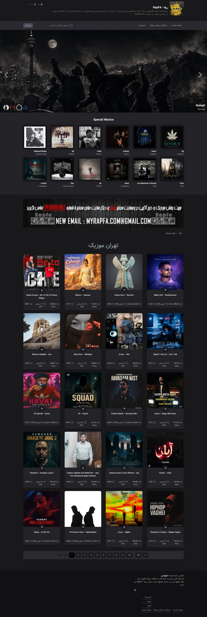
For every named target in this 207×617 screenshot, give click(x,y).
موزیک (148, 601)
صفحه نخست (176, 25)
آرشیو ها (142, 25)
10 (129, 555)
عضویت (30, 4)
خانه (180, 233)
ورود (38, 4)
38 (138, 555)
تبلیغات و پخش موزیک (158, 25)
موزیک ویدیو (146, 609)
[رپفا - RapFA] (177, 10)
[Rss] (135, 590)
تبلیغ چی (164, 575)
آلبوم (149, 605)
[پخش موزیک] (103, 228)
